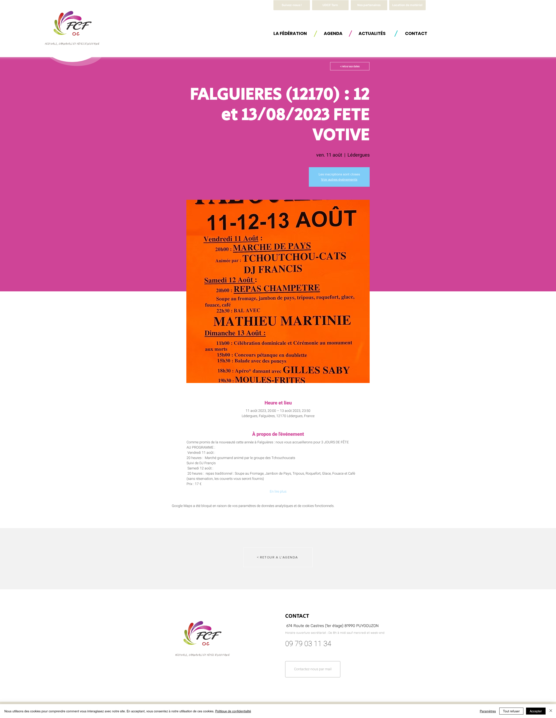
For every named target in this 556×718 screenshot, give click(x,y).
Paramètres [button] (488, 711)
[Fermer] (550, 711)
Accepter (536, 711)
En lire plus (278, 491)
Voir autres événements (339, 179)
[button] (407, 5)
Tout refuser (511, 711)
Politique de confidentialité (233, 711)
